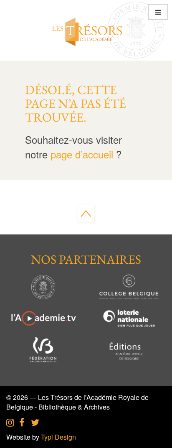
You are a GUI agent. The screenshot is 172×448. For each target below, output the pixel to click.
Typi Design (58, 437)
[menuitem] (10, 423)
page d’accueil (82, 154)
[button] (158, 12)
